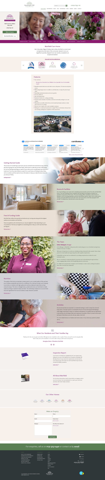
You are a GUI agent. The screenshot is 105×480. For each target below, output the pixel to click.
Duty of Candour (51, 466)
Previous (23, 65)
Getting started (7, 177)
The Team (39, 41)
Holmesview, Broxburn (25, 460)
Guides (75, 8)
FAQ (48, 468)
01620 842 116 (75, 5)
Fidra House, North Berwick (26, 457)
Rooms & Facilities (24, 41)
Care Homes (43, 8)
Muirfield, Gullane (24, 458)
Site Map (49, 465)
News (67, 8)
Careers (71, 8)
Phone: (54, 414)
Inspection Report (71, 41)
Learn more (55, 364)
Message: (36, 423)
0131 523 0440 (52, 446)
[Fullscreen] (69, 131)
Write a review (71, 154)
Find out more (60, 201)
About (54, 8)
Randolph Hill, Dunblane (25, 462)
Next (81, 65)
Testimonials (62, 8)
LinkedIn (82, 456)
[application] (52, 121)
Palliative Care (53, 82)
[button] (52, 121)
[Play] (35, 131)
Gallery (44, 41)
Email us (82, 458)
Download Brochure (9, 36)
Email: (35, 418)
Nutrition (50, 41)
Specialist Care (59, 82)
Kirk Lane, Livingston (25, 461)
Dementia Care (45, 82)
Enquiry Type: (56, 418)
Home (49, 454)
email (76, 446)
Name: (35, 414)
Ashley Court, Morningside (26, 454)
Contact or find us (81, 41)
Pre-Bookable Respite (41, 458)
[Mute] (68, 131)
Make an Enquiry (10, 32)
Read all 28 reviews (79, 154)
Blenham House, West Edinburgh (27, 455)
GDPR (49, 461)
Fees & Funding (32, 41)
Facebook (82, 454)
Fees (58, 8)
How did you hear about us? (58, 423)
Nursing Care (39, 82)
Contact (79, 8)
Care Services (49, 8)
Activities (56, 41)
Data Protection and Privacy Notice (52, 463)
